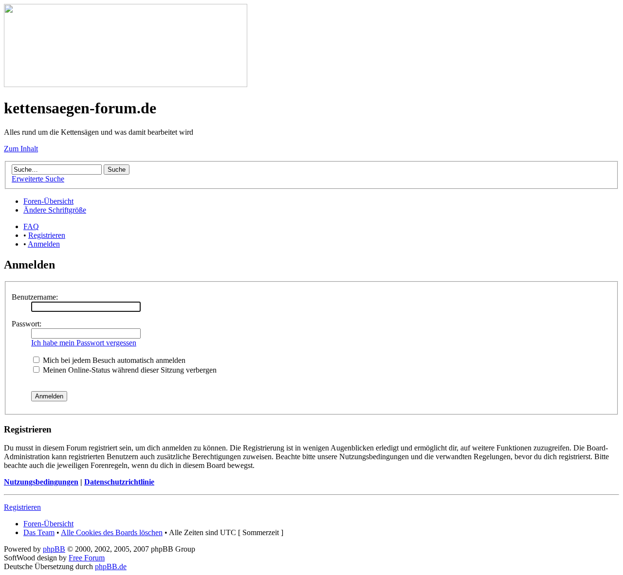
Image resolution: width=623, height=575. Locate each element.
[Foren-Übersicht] (125, 84)
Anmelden (44, 244)
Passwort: (26, 324)
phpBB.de (111, 566)
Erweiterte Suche (38, 179)
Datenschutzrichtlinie (119, 482)
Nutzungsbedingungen (41, 482)
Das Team (39, 532)
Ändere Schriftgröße (54, 210)
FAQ (31, 226)
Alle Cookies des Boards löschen (112, 532)
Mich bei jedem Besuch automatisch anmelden (113, 360)
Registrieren (46, 235)
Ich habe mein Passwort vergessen (83, 343)
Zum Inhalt (21, 148)
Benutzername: (35, 297)
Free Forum (87, 558)
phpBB (54, 549)
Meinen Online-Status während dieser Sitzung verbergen (129, 370)
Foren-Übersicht (48, 201)
